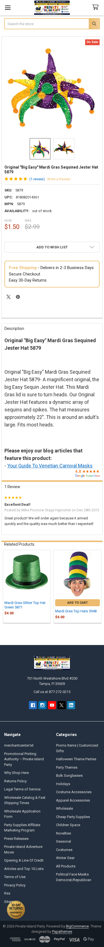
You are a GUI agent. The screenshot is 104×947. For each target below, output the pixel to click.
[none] (52, 87)
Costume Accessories (74, 792)
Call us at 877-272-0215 (52, 692)
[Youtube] (52, 705)
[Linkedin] (71, 705)
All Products (65, 866)
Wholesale (64, 808)
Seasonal (63, 841)
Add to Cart (77, 603)
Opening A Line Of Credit (24, 860)
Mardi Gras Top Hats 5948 (76, 611)
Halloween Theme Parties (76, 759)
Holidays (63, 784)
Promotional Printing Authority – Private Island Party (24, 759)
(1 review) (37, 179)
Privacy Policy (15, 885)
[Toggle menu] (7, 7)
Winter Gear (65, 858)
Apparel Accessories (73, 800)
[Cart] (96, 7)
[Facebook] (33, 705)
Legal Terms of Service (22, 789)
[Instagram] (42, 705)
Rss (7, 893)
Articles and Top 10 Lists (24, 869)
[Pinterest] (18, 297)
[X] (8, 297)
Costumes (64, 850)
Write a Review (58, 179)
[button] (52, 247)
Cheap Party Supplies (73, 817)
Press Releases (16, 838)
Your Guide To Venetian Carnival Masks (50, 466)
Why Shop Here (16, 773)
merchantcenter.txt (19, 745)
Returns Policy (15, 781)
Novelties (63, 833)
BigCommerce (77, 926)
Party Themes (66, 767)
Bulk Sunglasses (69, 775)
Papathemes (62, 931)
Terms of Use (15, 877)
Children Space (68, 825)
